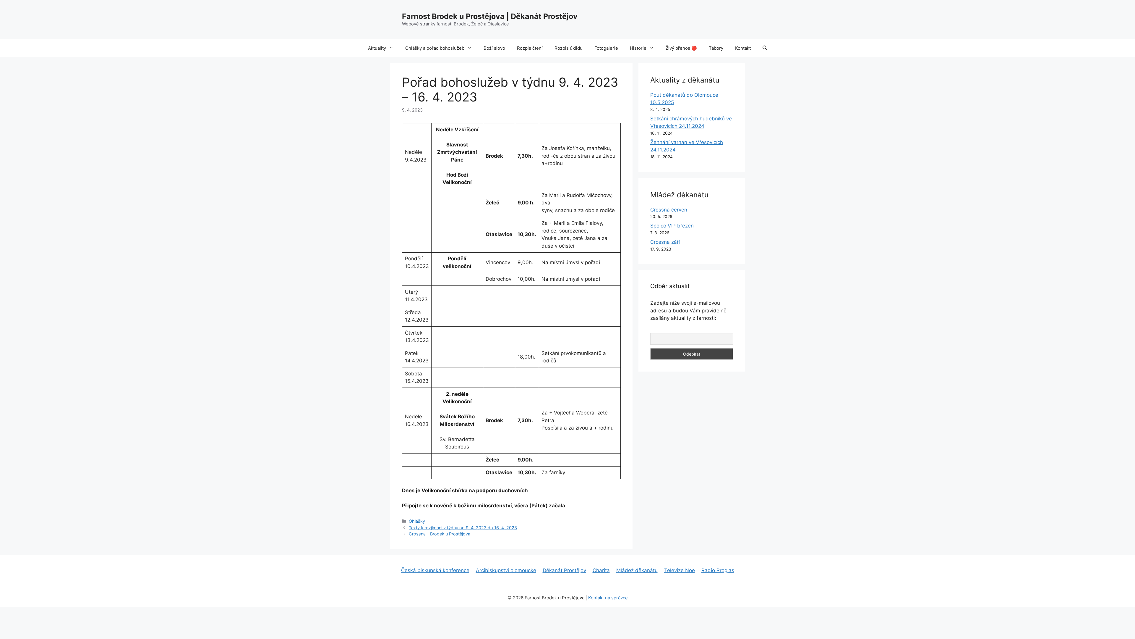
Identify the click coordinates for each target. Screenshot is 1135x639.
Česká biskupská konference (435, 570)
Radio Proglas (717, 570)
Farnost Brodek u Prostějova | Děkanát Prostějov (490, 16)
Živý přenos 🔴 (681, 48)
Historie (638, 48)
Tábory (716, 48)
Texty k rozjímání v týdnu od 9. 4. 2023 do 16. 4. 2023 (463, 527)
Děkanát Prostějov (564, 570)
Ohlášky (417, 521)
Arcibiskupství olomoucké (506, 570)
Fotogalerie (606, 48)
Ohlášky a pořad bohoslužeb (434, 48)
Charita (601, 570)
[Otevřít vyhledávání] (765, 48)
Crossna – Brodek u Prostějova (439, 533)
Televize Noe (679, 570)
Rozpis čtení (530, 48)
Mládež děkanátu (637, 570)
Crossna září (665, 242)
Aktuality (377, 48)
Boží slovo (494, 48)
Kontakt (743, 48)
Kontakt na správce (608, 598)
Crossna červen (668, 210)
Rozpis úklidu (568, 48)
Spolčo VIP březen (672, 226)
